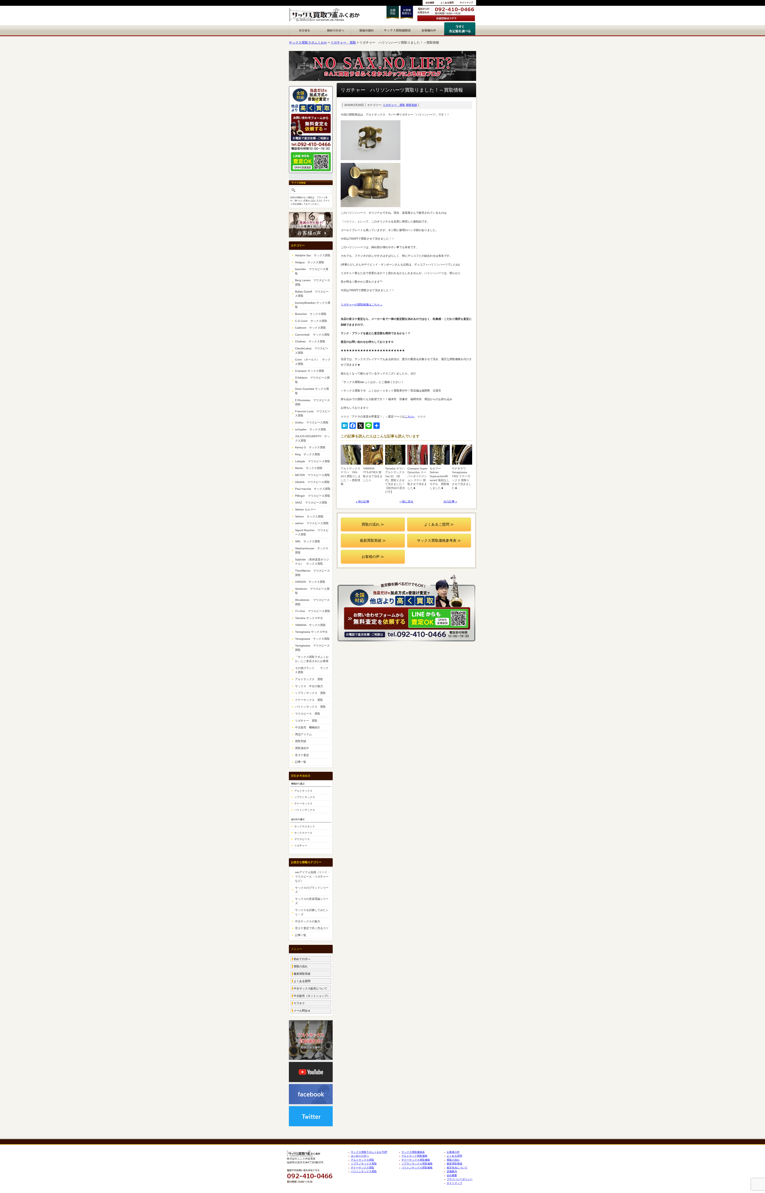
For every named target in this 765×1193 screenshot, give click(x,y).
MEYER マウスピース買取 (312, 475)
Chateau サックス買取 (310, 341)
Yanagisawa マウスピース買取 (312, 647)
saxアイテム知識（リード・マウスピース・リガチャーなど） (312, 876)
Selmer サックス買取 (309, 516)
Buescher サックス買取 (311, 313)
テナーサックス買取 (362, 1167)
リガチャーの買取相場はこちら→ (361, 304)
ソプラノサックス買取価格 (417, 1163)
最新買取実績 (302, 973)
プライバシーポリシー (460, 1179)
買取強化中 (302, 748)
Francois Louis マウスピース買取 (312, 413)
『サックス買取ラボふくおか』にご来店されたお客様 (312, 659)
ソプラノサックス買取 (364, 1163)
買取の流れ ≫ (373, 524)
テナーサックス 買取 (309, 699)
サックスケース (303, 832)
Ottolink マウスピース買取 (312, 482)
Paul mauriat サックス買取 (313, 488)
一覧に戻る (406, 501)
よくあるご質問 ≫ (439, 524)
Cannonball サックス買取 (312, 334)
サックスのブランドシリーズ (312, 890)
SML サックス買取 (307, 541)
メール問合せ (302, 1010)
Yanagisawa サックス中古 (311, 631)
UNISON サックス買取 (310, 581)
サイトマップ (466, 2)
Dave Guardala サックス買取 (312, 391)
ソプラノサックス (304, 797)
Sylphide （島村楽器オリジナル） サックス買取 (312, 561)
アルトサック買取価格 (414, 1155)
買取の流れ (301, 966)
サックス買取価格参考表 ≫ (439, 541)
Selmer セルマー (305, 509)
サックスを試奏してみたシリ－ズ (312, 912)
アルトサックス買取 (362, 1159)
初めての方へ (302, 959)
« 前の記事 (362, 501)
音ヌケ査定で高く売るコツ (312, 928)
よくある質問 (447, 2)
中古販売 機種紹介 (307, 727)
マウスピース (302, 839)
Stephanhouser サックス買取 (311, 550)
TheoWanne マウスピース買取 (312, 573)
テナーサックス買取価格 (415, 1159)
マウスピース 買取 (307, 713)
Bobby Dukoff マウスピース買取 (312, 294)
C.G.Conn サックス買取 (311, 320)
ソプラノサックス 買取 (310, 692)
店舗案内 (452, 1171)
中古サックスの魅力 (307, 921)
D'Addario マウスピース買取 (312, 380)
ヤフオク (299, 1003)
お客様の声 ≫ (373, 557)
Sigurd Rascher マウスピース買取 (312, 532)
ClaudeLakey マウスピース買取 (311, 350)
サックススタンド (304, 826)
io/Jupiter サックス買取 (310, 429)
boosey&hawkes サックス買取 (312, 305)
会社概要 (430, 2)
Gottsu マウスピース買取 (312, 422)
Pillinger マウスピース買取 (312, 495)
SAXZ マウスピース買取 (311, 502)
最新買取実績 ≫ (373, 541)
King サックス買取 (307, 454)
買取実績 (411, 105)
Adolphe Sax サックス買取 (313, 255)
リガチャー (300, 845)
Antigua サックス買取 (309, 262)
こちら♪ (410, 416)
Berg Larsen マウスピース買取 (312, 282)
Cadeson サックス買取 (310, 327)
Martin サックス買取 (309, 468)
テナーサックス (303, 803)
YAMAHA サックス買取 (310, 625)
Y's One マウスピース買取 (312, 611)
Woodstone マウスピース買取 (312, 602)
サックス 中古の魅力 (309, 686)
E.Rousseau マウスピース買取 (312, 402)
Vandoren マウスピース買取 (312, 591)
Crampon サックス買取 (309, 370)
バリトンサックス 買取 (310, 706)
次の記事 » (450, 501)
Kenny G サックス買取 (310, 447)
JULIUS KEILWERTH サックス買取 (312, 438)
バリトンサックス (304, 809)
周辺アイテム (303, 734)
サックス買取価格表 (413, 1152)
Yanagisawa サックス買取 (312, 638)
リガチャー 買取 (394, 105)
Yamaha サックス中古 (309, 618)
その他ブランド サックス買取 (312, 670)
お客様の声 (453, 1152)
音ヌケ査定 (302, 755)
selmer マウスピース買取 (312, 523)
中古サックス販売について (310, 988)
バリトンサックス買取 (364, 1171)
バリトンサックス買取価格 (417, 1167)
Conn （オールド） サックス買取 (313, 361)
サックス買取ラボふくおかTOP (369, 1152)
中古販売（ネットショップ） (312, 995)
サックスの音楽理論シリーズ (312, 901)
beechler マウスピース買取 (311, 271)
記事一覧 (300, 761)
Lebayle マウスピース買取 (312, 461)
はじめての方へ (360, 1155)
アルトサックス (303, 790)
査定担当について (457, 1167)
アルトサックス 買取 (309, 679)
